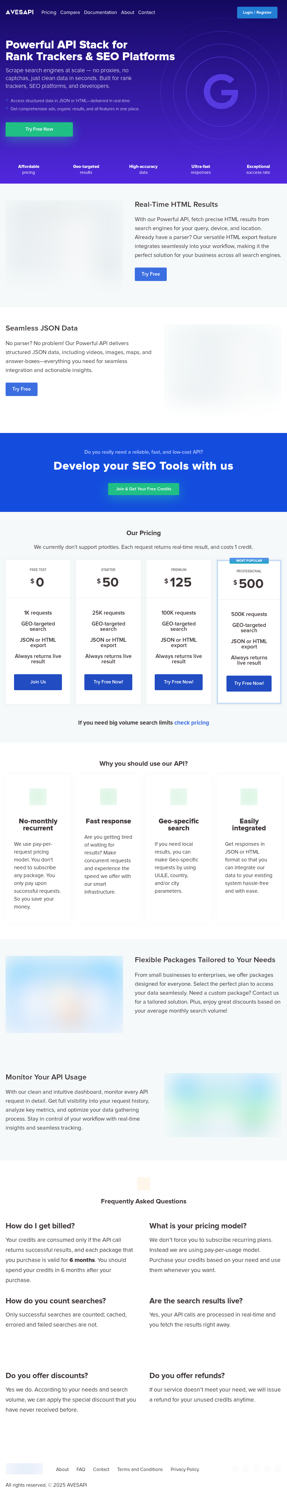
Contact (146, 12)
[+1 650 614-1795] (235, 1471)
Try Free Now (39, 129)
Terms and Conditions (140, 1469)
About (127, 12)
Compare (70, 12)
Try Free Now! (108, 682)
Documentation (100, 12)
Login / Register (257, 13)
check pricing (191, 723)
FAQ (81, 1469)
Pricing (48, 12)
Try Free (151, 274)
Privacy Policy (185, 1469)
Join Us (38, 682)
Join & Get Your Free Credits (143, 489)
